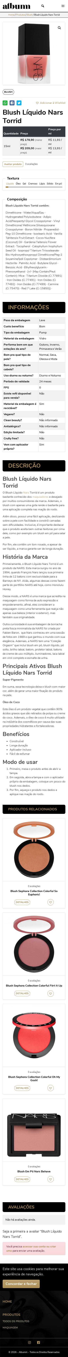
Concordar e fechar (21, 1283)
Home (11, 14)
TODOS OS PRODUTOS (16, 1321)
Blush (29, 14)
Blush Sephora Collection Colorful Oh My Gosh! (34, 1078)
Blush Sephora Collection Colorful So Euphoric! (34, 893)
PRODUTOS (11, 1315)
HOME (7, 1301)
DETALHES (22, 902)
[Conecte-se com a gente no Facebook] (38, 1342)
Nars (26, 493)
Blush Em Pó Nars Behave (34, 1171)
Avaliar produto (13, 164)
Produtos (20, 14)
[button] (50, 103)
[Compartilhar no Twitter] (19, 102)
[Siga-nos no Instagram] (29, 1342)
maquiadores (40, 497)
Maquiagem (10, 1327)
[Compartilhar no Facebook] (12, 102)
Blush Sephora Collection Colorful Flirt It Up (34, 985)
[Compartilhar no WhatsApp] (5, 102)
